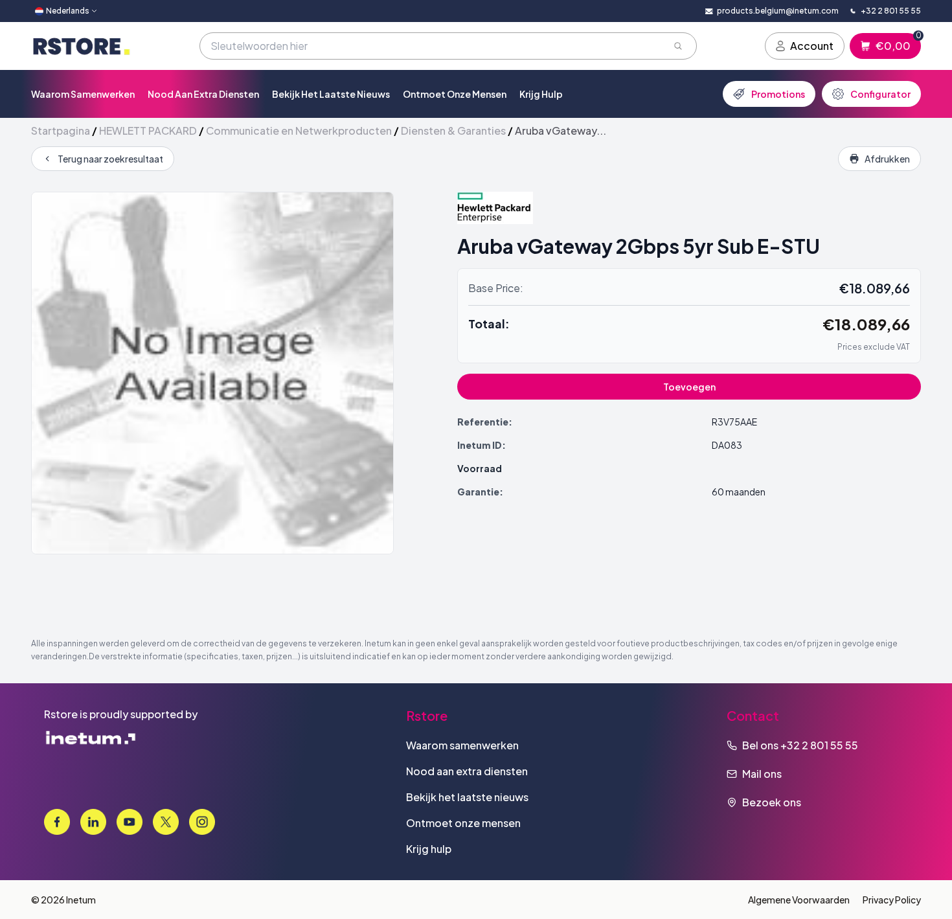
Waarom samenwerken (83, 94)
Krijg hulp (541, 94)
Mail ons (762, 773)
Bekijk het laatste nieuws (331, 94)
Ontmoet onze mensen (454, 94)
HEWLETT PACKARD (148, 130)
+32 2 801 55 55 (819, 745)
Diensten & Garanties (453, 130)
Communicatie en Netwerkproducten (299, 130)
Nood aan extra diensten (203, 94)
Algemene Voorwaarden (799, 899)
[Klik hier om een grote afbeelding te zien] (212, 373)
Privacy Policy (892, 899)
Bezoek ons (771, 802)
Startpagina (60, 130)
